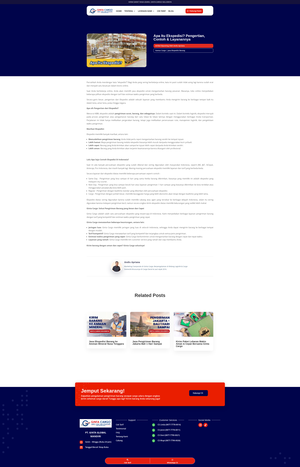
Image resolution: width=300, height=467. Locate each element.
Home (119, 11)
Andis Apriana (132, 262)
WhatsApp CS (172, 462)
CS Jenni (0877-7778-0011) (169, 430)
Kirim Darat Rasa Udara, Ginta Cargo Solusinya (150, 2)
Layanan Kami (145, 11)
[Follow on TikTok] (205, 425)
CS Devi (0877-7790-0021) (169, 435)
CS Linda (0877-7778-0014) (169, 424)
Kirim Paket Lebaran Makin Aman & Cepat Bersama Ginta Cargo (192, 343)
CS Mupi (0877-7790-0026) (169, 440)
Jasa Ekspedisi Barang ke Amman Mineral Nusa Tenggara (106, 342)
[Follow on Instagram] (200, 425)
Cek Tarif (161, 11)
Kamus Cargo (160, 50)
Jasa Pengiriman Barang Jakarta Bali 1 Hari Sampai (147, 342)
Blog (171, 11)
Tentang (128, 11)
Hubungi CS (198, 393)
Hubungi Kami (195, 11)
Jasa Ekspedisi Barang (176, 50)
